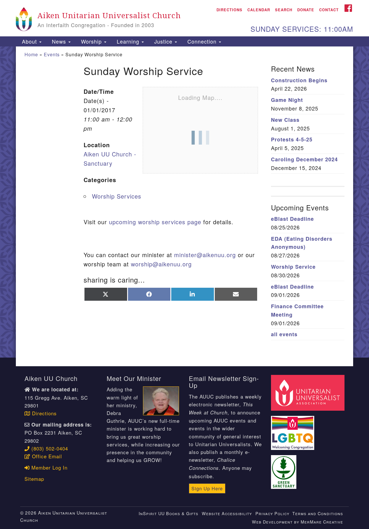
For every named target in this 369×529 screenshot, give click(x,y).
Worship (91, 41)
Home (31, 54)
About (29, 41)
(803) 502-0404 (49, 448)
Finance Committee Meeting (297, 310)
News (59, 41)
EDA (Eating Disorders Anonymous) (301, 243)
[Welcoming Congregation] (293, 429)
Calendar (258, 9)
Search (283, 9)
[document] (184, 202)
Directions (229, 9)
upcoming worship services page (155, 222)
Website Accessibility (227, 513)
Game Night (287, 100)
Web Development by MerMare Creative (297, 522)
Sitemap (34, 478)
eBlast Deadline (292, 219)
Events (52, 54)
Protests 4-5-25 (291, 139)
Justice (163, 41)
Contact (329, 9)
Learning (128, 41)
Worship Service (293, 266)
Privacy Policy (272, 513)
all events (284, 334)
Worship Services (116, 196)
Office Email (46, 456)
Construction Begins (299, 80)
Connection (202, 41)
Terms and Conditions (317, 513)
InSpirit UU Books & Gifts (168, 513)
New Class (285, 120)
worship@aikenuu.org (161, 264)
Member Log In (48, 467)
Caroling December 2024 (304, 159)
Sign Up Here (207, 488)
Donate (305, 9)
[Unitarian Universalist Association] (308, 392)
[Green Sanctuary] (284, 468)
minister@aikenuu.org (205, 255)
